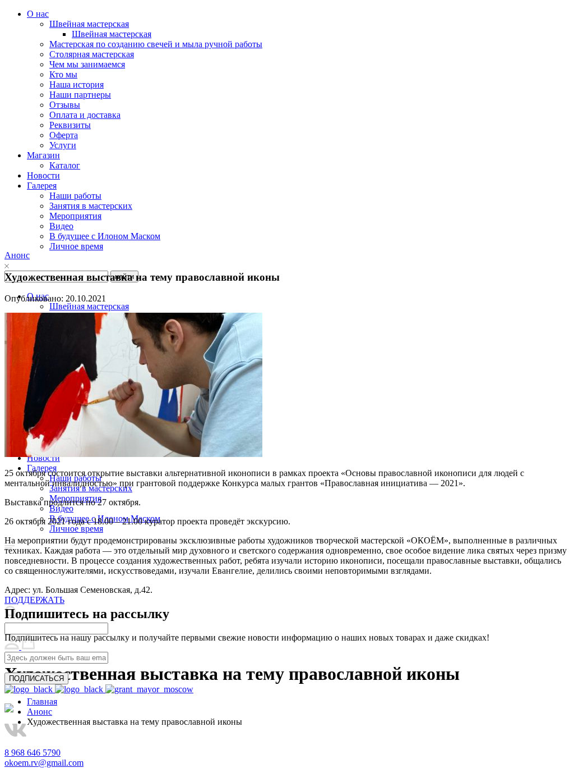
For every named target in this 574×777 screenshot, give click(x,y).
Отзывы (64, 104)
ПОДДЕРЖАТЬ (34, 600)
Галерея (42, 185)
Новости (43, 175)
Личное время (76, 246)
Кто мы (63, 74)
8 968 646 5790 (32, 752)
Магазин (43, 155)
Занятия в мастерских (90, 206)
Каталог (64, 165)
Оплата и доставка (85, 115)
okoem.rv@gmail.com (44, 762)
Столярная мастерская (91, 54)
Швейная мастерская (89, 24)
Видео (61, 226)
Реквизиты (70, 125)
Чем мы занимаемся (87, 64)
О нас (38, 14)
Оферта (63, 135)
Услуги (62, 145)
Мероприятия (75, 216)
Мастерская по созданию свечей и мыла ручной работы (155, 44)
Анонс (17, 255)
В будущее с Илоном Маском (104, 236)
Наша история (76, 84)
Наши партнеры (80, 94)
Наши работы (75, 195)
